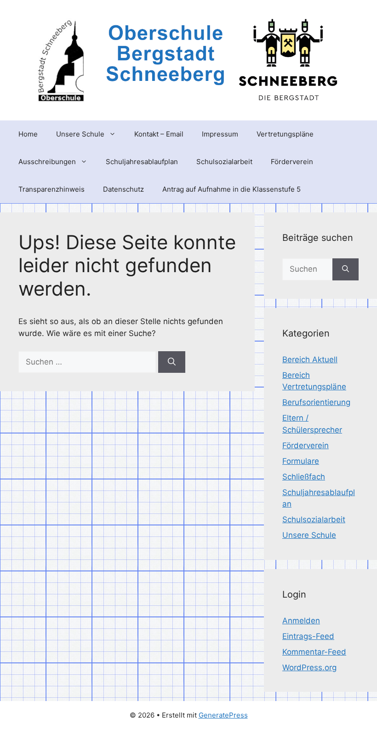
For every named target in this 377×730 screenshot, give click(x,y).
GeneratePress (223, 715)
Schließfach (303, 476)
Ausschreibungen (47, 161)
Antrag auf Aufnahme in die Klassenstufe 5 (231, 189)
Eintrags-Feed (308, 636)
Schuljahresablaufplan (142, 161)
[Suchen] (171, 362)
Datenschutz (123, 189)
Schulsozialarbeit (224, 161)
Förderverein (292, 161)
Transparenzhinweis (51, 189)
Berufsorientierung (316, 402)
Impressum (220, 134)
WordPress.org (309, 667)
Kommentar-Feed (314, 651)
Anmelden (301, 620)
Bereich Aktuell (309, 359)
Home (28, 134)
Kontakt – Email (158, 134)
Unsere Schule (80, 134)
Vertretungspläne (285, 134)
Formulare (300, 461)
